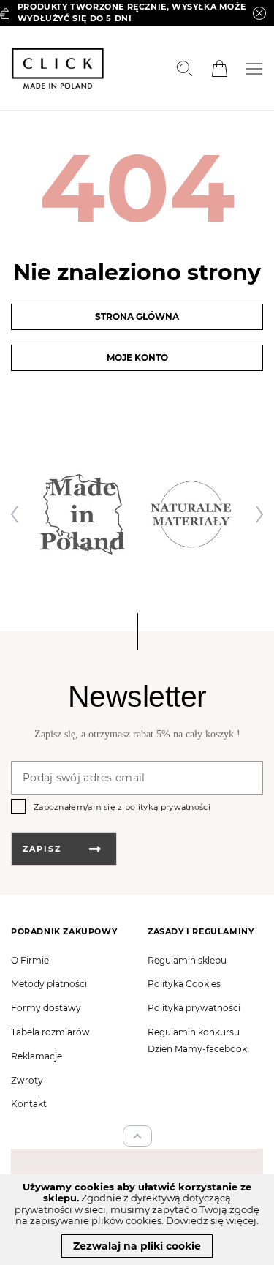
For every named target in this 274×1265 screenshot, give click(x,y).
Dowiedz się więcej (211, 1220)
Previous (18, 514)
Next (255, 514)
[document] (137, 1220)
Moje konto (137, 357)
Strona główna (137, 316)
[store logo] (57, 68)
